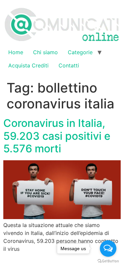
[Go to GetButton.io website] (108, 261)
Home (15, 52)
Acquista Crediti (28, 65)
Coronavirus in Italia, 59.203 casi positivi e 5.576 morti (56, 136)
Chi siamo (45, 52)
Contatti (69, 65)
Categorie (80, 52)
